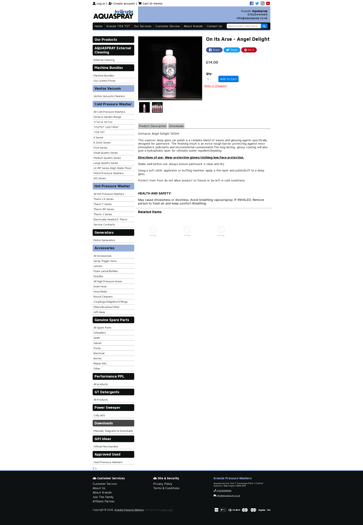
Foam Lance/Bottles (106, 271)
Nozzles (98, 276)
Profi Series (100, 147)
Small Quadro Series (106, 152)
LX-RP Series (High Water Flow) (112, 168)
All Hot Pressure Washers (109, 193)
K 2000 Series (102, 142)
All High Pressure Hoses (108, 281)
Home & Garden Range (107, 116)
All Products (101, 399)
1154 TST (99, 132)
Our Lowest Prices (105, 80)
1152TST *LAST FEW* (106, 127)
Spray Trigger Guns (105, 260)
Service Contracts (104, 224)
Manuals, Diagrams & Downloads (113, 430)
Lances (98, 266)
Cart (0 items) (152, 3)
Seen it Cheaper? (215, 85)
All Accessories (103, 255)
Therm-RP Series (104, 209)
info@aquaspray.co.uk (252, 18)
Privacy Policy (162, 483)
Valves (98, 343)
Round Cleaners (103, 296)
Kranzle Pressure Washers (129, 509)
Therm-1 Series (103, 214)
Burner (98, 358)
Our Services (142, 26)
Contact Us (214, 26)
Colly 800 (99, 415)
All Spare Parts (102, 327)
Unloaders (100, 332)
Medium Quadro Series (107, 157)
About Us (99, 488)
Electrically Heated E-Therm (110, 219)
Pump (97, 348)
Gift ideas (99, 312)
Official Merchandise (106, 446)
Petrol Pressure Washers (109, 173)
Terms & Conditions (166, 488)
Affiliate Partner (104, 501)
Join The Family (103, 497)
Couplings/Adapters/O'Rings (111, 301)
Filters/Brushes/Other (107, 306)
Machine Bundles (104, 75)
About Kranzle (193, 26)
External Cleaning (104, 59)
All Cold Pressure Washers (109, 111)
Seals (97, 337)
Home (98, 26)
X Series (98, 137)
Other (97, 368)
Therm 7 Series (103, 204)
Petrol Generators (104, 240)
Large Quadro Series (106, 162)
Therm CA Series (104, 198)
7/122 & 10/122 (103, 121)
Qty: (209, 73)
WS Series (100, 178)
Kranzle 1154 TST (118, 26)
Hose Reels (100, 291)
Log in (101, 3)
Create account (124, 3)
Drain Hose (100, 286)
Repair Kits (100, 363)
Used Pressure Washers (108, 462)
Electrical (99, 353)
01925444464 (257, 14)
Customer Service (167, 26)
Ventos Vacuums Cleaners (109, 96)
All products (101, 384)
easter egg (166, 509)
